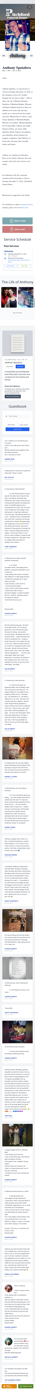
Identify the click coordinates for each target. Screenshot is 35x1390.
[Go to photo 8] (20, 930)
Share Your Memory (12, 396)
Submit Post (17, 429)
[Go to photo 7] (19, 930)
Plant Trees (24, 266)
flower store (24, 207)
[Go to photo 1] (15, 758)
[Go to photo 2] (13, 930)
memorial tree (26, 204)
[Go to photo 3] (14, 930)
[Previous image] (4, 748)
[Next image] (31, 748)
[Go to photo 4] (19, 758)
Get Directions (10, 266)
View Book (9, 366)
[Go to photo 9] (21, 930)
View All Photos (17, 313)
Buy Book (20, 366)
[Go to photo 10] (22, 930)
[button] (17, 748)
